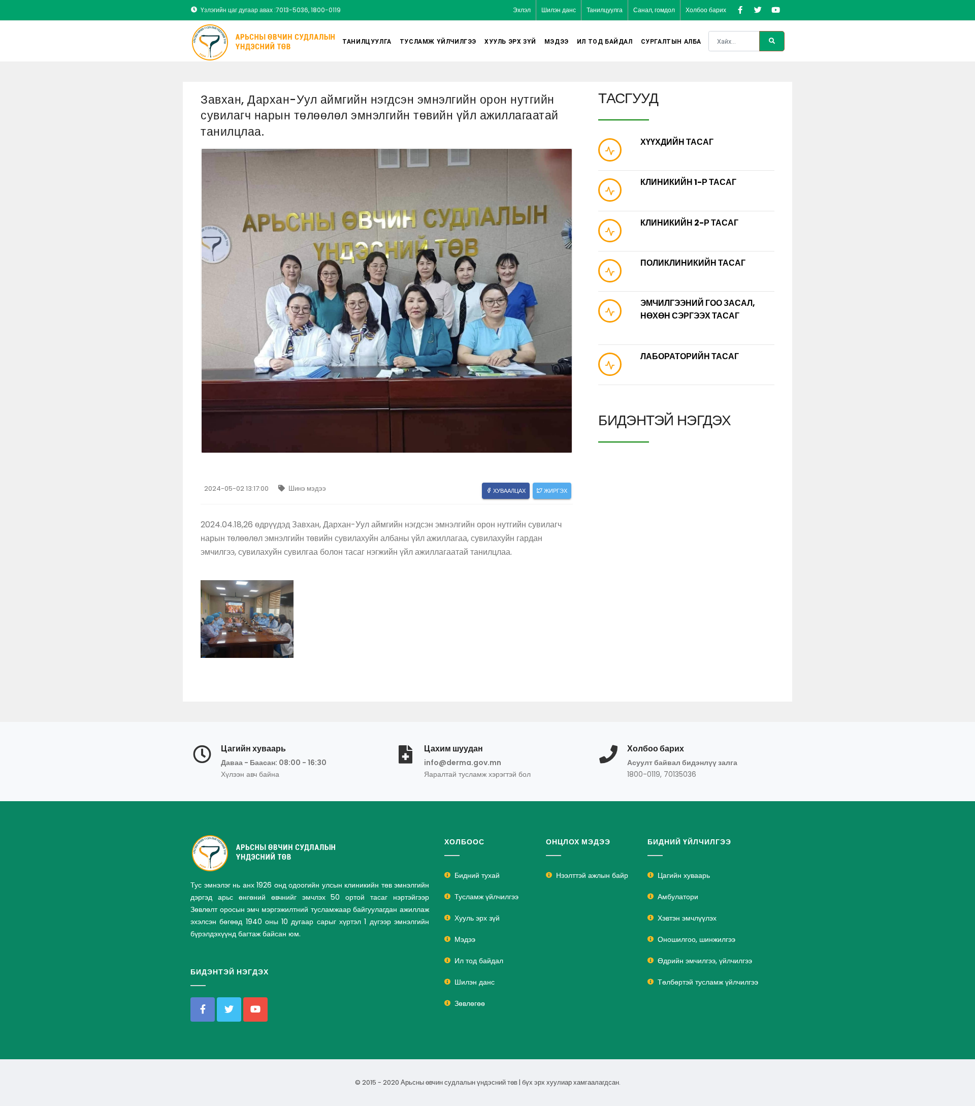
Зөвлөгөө (469, 1003)
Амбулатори (678, 897)
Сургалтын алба (671, 41)
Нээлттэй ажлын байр (592, 875)
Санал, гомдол (654, 10)
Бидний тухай (477, 875)
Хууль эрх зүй (510, 41)
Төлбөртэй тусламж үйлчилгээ (708, 982)
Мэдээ (556, 41)
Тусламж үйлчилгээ (438, 41)
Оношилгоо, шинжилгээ (696, 939)
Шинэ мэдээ (306, 488)
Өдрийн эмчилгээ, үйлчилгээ (705, 961)
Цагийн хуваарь (684, 875)
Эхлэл (522, 10)
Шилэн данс (558, 10)
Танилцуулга (605, 10)
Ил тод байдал (605, 41)
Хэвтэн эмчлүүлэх (687, 918)
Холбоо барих (706, 10)
